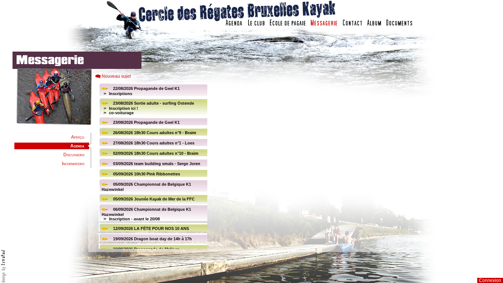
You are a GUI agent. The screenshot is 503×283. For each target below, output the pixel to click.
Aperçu (77, 137)
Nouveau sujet (116, 76)
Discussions (73, 154)
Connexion (490, 280)
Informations (73, 163)
